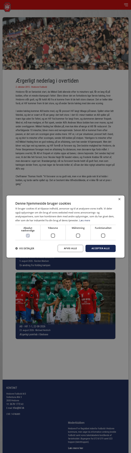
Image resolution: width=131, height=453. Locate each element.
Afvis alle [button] (70, 248)
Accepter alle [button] (101, 248)
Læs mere (84, 220)
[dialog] (65, 226)
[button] (24, 248)
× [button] (119, 199)
